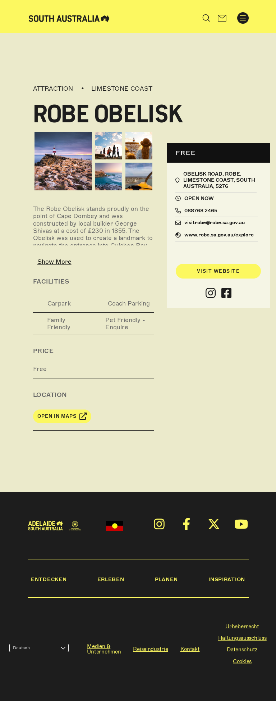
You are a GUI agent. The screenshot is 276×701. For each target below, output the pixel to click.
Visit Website (218, 271)
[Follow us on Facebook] (226, 293)
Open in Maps (57, 416)
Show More (54, 261)
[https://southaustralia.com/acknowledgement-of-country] (114, 526)
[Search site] (206, 18)
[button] (222, 18)
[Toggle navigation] (243, 18)
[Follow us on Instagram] (211, 293)
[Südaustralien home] (69, 18)
